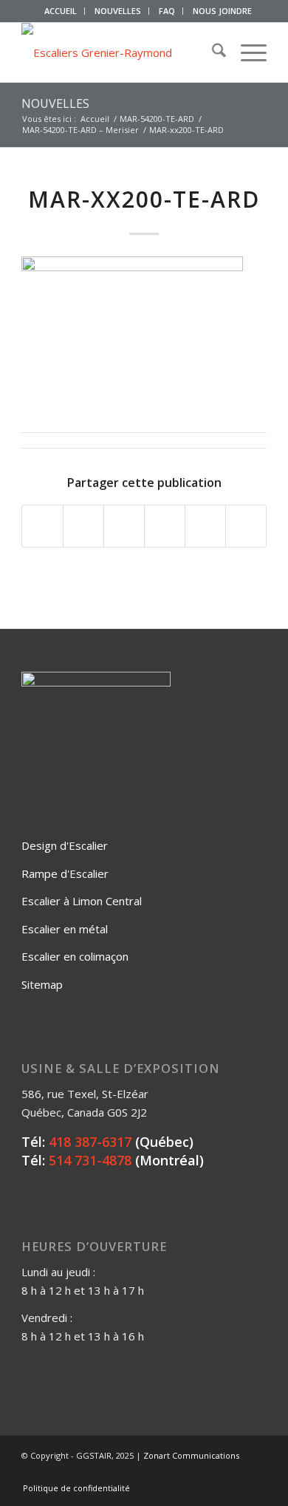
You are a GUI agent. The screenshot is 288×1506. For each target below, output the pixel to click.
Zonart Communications (191, 1455)
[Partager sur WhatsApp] (124, 526)
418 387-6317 (90, 1142)
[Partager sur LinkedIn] (205, 526)
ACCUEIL (60, 10)
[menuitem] (61, 11)
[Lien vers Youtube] (233, 1473)
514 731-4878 (90, 1160)
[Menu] (246, 52)
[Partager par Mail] (246, 526)
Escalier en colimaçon (74, 956)
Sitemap (42, 984)
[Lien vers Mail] (255, 1473)
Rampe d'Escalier (65, 873)
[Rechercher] (211, 52)
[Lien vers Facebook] (189, 1473)
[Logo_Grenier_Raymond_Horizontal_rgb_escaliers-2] (119, 52)
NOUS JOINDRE (222, 10)
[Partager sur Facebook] (42, 526)
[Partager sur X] (83, 526)
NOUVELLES (118, 10)
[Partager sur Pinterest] (165, 526)
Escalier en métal (64, 928)
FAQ (167, 10)
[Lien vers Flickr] (211, 1473)
